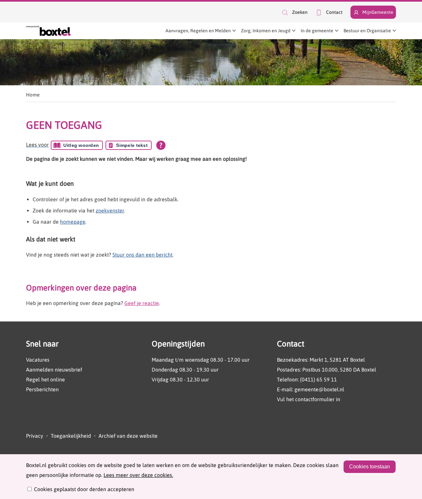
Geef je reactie (141, 303)
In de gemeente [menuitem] (317, 30)
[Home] (48, 31)
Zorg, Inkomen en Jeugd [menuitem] (265, 30)
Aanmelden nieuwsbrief (54, 370)
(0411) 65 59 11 (318, 379)
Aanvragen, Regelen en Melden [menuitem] (198, 30)
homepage (72, 222)
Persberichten (42, 389)
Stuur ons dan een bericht (142, 255)
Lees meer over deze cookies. (138, 475)
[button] (294, 12)
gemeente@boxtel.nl (319, 389)
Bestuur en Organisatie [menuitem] (367, 30)
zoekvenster (110, 210)
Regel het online (45, 379)
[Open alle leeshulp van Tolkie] (161, 145)
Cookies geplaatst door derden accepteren (84, 489)
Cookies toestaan (369, 466)
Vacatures (37, 360)
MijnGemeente (377, 12)
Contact (334, 12)
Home (33, 94)
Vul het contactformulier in (308, 399)
